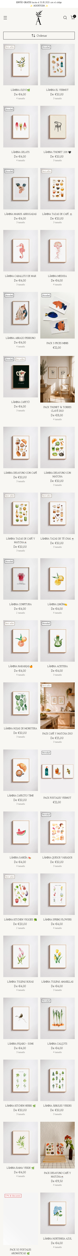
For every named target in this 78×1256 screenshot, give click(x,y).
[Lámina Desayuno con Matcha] (57, 447)
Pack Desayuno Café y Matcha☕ (57, 1174)
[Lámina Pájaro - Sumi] (20, 1018)
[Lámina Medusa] (57, 250)
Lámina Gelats (21, 152)
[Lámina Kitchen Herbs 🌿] (20, 1080)
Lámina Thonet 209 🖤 (57, 152)
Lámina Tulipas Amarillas (57, 981)
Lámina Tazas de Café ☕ (57, 214)
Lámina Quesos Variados (57, 857)
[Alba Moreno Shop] (39, 17)
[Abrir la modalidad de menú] (5, 17)
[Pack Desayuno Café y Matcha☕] (57, 1145)
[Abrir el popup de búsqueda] (65, 17)
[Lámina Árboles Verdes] (57, 1080)
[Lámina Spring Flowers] (57, 894)
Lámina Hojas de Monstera (20, 728)
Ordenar (42, 36)
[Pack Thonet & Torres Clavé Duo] (57, 379)
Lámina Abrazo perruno (20, 338)
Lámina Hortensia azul (57, 1238)
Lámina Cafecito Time (20, 795)
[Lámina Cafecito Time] (20, 770)
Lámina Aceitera (57, 666)
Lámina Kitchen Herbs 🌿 (20, 1105)
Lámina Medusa (57, 276)
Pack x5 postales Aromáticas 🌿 (20, 1251)
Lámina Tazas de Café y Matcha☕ (20, 540)
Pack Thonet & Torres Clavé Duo (57, 409)
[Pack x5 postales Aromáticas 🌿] (20, 1219)
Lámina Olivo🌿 (20, 90)
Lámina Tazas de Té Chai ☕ (57, 538)
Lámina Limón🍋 (57, 604)
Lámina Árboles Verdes (57, 1105)
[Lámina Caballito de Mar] (20, 250)
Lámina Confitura (20, 604)
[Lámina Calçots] (57, 1018)
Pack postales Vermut (57, 798)
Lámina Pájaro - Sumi (20, 1043)
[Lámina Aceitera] (57, 641)
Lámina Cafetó (20, 402)
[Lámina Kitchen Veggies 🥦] (20, 894)
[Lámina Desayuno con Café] (20, 447)
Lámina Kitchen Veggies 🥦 (20, 919)
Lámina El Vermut (57, 90)
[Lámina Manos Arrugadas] (20, 188)
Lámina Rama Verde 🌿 (20, 1168)
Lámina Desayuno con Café (20, 473)
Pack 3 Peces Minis (57, 343)
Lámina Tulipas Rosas (20, 981)
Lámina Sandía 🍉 (20, 857)
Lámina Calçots (57, 1043)
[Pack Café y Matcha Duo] (57, 705)
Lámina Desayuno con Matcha (57, 474)
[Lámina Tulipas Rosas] (20, 956)
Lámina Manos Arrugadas (21, 214)
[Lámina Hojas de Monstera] (20, 703)
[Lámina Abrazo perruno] (20, 312)
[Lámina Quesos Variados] (57, 832)
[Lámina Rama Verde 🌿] (20, 1142)
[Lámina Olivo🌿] (20, 64)
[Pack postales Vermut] (57, 771)
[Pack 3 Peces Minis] (57, 315)
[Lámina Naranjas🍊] (20, 641)
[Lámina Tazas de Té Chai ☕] (57, 513)
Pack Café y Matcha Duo (57, 733)
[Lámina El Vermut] (57, 64)
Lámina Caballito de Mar (20, 276)
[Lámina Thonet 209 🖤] (57, 126)
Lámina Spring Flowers (57, 919)
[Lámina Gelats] (20, 126)
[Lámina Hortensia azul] (57, 1213)
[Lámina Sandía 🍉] (20, 832)
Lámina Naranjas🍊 (21, 666)
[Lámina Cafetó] (20, 376)
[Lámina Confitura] (20, 579)
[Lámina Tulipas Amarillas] (57, 956)
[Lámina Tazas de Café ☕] (57, 188)
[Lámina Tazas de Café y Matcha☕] (20, 513)
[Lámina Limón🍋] (57, 579)
